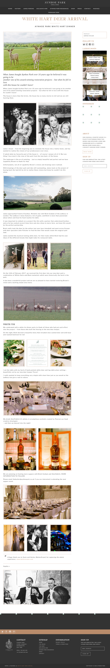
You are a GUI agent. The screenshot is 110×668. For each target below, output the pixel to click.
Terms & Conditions (62, 644)
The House (42, 644)
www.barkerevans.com (24, 559)
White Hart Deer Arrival (25, 665)
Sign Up (87, 171)
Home (10, 8)
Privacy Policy (60, 642)
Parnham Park (53, 12)
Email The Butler (22, 650)
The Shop (42, 646)
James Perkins (28, 8)
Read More (88, 151)
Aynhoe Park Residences (59, 8)
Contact (87, 8)
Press (80, 8)
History (18, 8)
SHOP (73, 8)
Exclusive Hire (42, 8)
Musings (96, 8)
